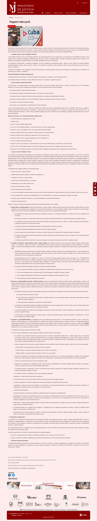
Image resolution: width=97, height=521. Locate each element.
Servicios (11, 17)
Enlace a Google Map (72, 509)
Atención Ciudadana (71, 13)
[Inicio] (21, 7)
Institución (48, 13)
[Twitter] (13, 475)
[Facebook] (9, 475)
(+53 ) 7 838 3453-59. (61, 509)
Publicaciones (83, 13)
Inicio (42, 13)
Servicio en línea (58, 13)
